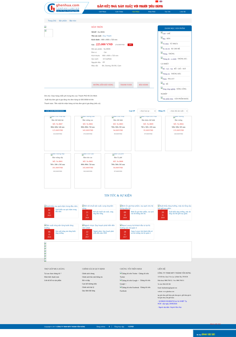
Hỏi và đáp (86, 280)
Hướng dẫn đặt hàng (103, 85)
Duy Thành (107, 36)
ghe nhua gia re (176, 295)
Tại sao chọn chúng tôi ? (52, 273)
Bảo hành (143, 85)
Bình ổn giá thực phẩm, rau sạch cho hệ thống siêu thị (142, 212)
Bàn (168, 38)
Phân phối (151, 12)
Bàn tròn (73, 20)
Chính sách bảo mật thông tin (92, 277)
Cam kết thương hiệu (89, 284)
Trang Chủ (51, 20)
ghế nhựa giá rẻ (186, 295)
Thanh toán (126, 85)
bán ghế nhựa (170, 297)
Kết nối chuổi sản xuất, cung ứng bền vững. (103, 212)
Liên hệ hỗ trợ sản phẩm (52, 280)
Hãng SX (161, 111)
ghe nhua (162, 295)
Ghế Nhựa (102, 12)
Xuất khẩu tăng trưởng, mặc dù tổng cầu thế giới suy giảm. (180, 212)
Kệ (167, 84)
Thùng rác (176, 74)
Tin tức (167, 12)
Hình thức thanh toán (51, 277)
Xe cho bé (175, 49)
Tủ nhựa (174, 44)
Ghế (168, 33)
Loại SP (132, 111)
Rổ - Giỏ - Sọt (180, 69)
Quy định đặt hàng (88, 291)
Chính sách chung (88, 273)
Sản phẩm (135, 12)
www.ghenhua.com (168, 291)
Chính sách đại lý (88, 287)
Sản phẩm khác (182, 99)
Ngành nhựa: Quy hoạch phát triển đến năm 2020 (103, 232)
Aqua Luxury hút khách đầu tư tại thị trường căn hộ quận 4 (142, 232)
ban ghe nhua (161, 297)
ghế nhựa (169, 295)
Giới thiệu (119, 12)
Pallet (171, 79)
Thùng (172, 54)
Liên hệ (182, 12)
